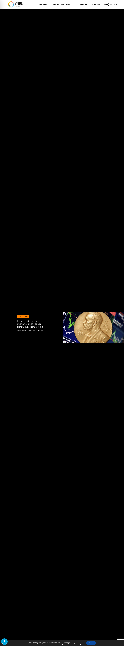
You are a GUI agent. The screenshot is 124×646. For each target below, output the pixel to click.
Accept (91, 643)
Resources (83, 4)
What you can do (58, 4)
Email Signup (97, 4)
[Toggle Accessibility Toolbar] (4, 642)
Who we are (43, 4)
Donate (106, 4)
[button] (116, 4)
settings (79, 644)
